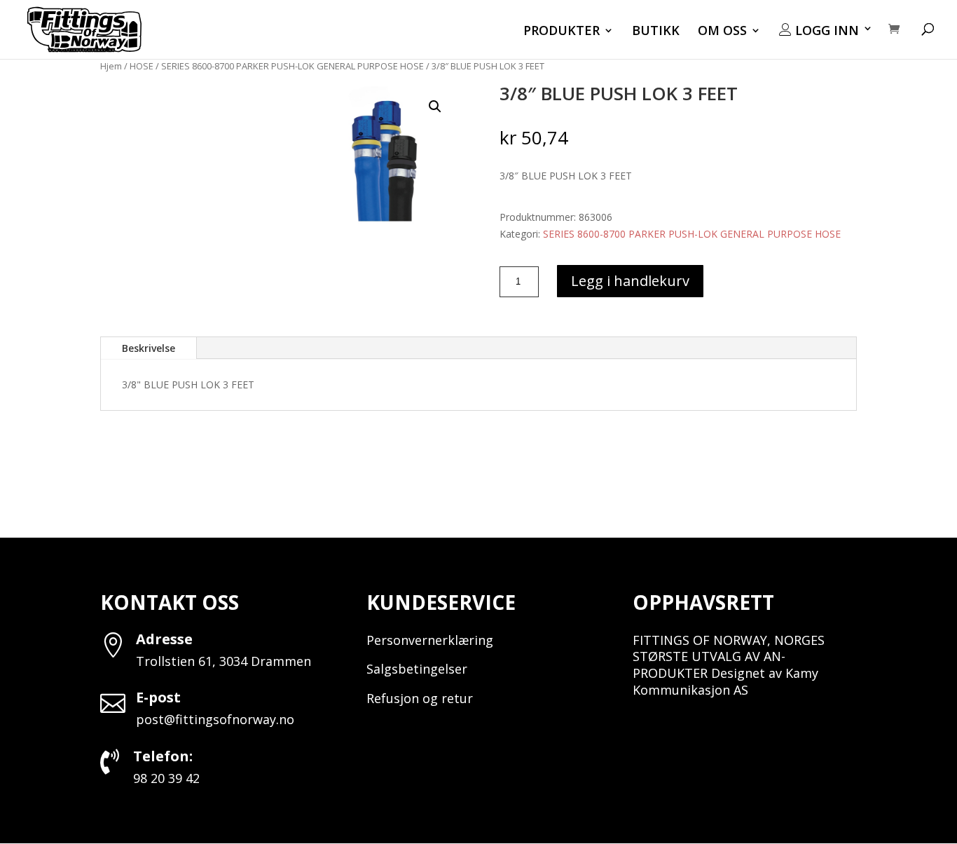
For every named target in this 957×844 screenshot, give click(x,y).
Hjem (111, 66)
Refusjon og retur (419, 698)
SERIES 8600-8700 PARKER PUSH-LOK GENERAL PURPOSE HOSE (292, 66)
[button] (435, 106)
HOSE (141, 66)
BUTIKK (656, 32)
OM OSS (722, 32)
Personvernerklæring (429, 640)
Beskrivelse (148, 348)
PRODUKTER (561, 32)
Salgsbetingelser (416, 668)
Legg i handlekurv (630, 280)
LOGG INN (825, 31)
